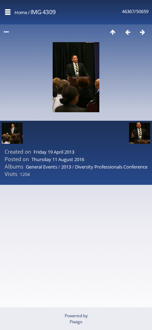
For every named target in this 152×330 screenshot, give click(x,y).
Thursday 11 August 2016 (57, 159)
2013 (66, 167)
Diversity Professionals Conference (111, 167)
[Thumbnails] (112, 32)
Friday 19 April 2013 (54, 152)
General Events (41, 167)
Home (20, 12)
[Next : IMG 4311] (142, 32)
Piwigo (76, 322)
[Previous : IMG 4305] (127, 32)
